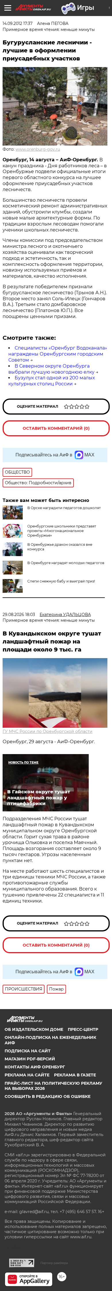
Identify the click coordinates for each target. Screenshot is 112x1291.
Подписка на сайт (28, 1050)
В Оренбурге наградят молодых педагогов (65, 563)
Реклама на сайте (27, 1075)
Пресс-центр (83, 1029)
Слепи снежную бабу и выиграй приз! (61, 581)
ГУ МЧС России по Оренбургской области (47, 731)
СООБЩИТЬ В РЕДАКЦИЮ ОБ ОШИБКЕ (47, 1096)
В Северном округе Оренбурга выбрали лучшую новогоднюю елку (51, 369)
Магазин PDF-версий (30, 1059)
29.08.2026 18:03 (19, 614)
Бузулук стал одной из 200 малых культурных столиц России (51, 380)
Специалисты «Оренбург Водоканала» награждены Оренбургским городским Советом (57, 354)
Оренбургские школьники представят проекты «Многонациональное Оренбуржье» (61, 530)
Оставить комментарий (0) (56, 428)
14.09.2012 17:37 (17, 23)
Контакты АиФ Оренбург (35, 1067)
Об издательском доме (34, 1029)
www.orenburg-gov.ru (38, 149)
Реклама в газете (75, 1075)
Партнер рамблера (54, 1263)
